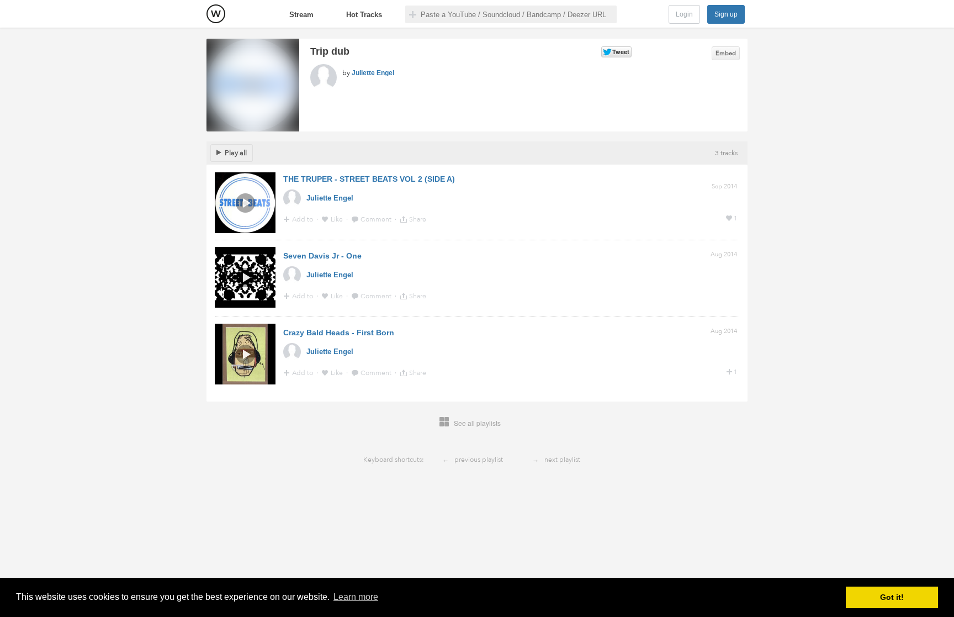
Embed (726, 53)
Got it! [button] (892, 597)
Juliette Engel (373, 73)
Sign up (726, 14)
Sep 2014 (724, 186)
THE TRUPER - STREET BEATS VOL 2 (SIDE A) (369, 179)
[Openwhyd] (215, 13)
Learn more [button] (355, 597)
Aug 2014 (724, 254)
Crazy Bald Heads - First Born (338, 332)
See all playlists (477, 423)
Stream (301, 14)
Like (337, 219)
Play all (236, 153)
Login (684, 14)
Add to (303, 219)
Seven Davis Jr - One (322, 255)
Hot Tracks (364, 14)
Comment (377, 219)
